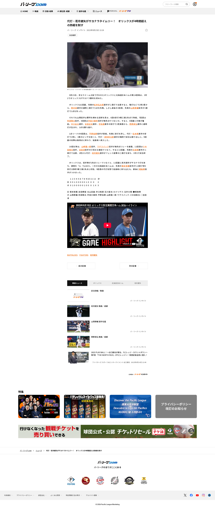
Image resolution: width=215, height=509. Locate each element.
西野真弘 (133, 124)
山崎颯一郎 (86, 146)
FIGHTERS (83, 255)
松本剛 (136, 133)
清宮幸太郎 (109, 137)
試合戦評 (72, 35)
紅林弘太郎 (99, 104)
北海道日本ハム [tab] (117, 283)
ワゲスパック (103, 146)
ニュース (39, 450)
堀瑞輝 (142, 169)
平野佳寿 (93, 133)
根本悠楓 (125, 166)
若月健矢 (96, 153)
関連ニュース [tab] (77, 283)
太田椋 (136, 149)
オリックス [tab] (97, 283)
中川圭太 (75, 124)
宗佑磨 (102, 124)
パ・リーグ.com (25, 450)
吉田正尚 (89, 124)
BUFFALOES (72, 255)
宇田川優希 (93, 120)
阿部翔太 (71, 120)
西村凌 (74, 108)
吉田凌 (82, 149)
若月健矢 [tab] (137, 283)
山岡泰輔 (135, 108)
